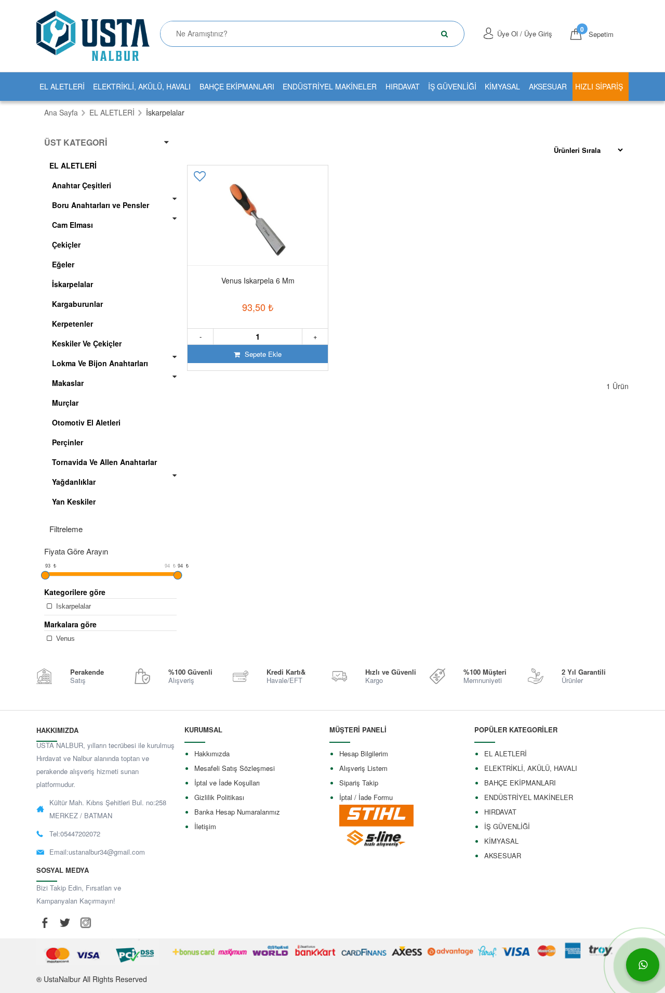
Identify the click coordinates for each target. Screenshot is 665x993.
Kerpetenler (72, 323)
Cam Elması (72, 225)
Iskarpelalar (72, 606)
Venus (64, 638)
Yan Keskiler (74, 501)
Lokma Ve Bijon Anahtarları (100, 363)
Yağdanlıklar (74, 481)
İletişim (205, 826)
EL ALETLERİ (62, 86)
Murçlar (65, 402)
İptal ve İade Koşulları (227, 783)
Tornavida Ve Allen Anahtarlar (104, 462)
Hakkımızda (212, 753)
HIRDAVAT (402, 86)
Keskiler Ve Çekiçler (87, 343)
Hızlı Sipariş (599, 86)
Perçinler (67, 442)
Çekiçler (66, 244)
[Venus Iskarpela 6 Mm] (257, 220)
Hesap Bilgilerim (363, 753)
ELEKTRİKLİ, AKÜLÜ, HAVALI (142, 86)
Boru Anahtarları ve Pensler (100, 205)
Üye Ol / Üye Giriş (524, 33)
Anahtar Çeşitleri (81, 185)
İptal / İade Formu (366, 797)
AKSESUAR (548, 86)
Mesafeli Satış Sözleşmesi (234, 768)
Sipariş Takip (358, 783)
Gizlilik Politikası (219, 797)
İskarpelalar (72, 284)
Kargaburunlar (77, 304)
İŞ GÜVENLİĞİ (452, 86)
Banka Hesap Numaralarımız (237, 812)
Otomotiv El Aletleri (86, 422)
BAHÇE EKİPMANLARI (237, 86)
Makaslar (68, 383)
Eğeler (63, 264)
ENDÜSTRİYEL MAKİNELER (330, 86)
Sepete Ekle (262, 354)
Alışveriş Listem (363, 768)
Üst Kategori (75, 142)
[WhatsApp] (642, 965)
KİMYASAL (502, 86)
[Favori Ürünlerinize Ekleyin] (201, 180)
